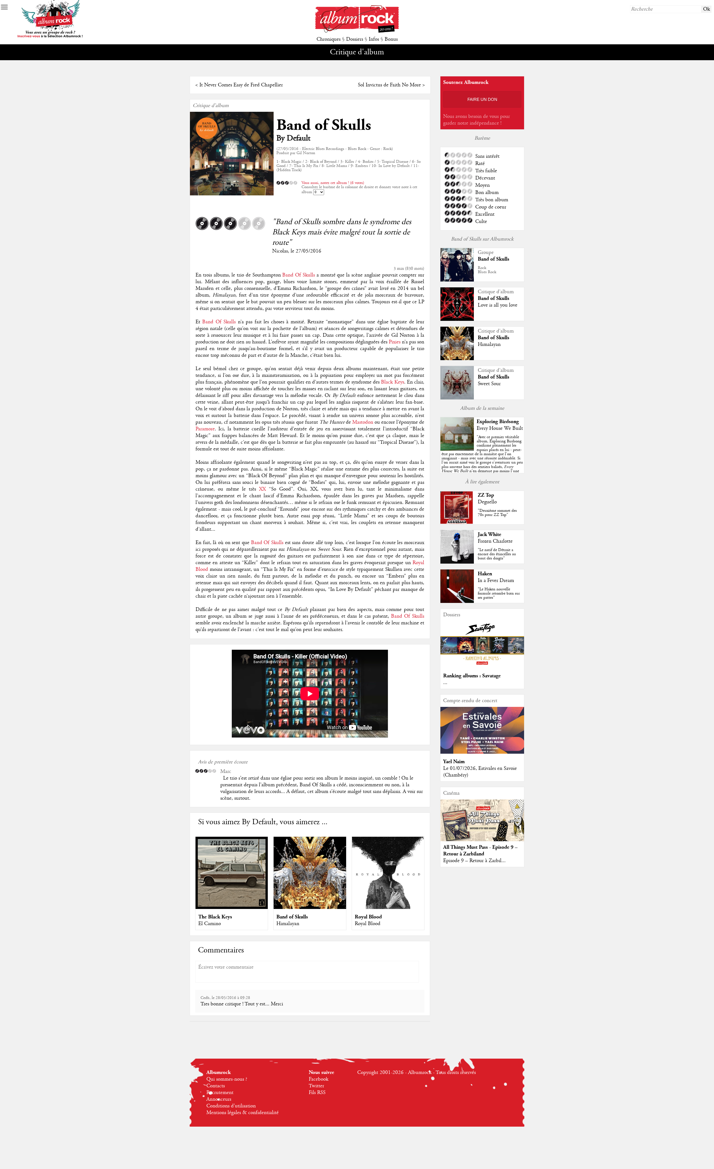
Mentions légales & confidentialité (242, 1112)
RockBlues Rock (487, 270)
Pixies (395, 342)
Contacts (215, 1086)
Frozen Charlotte (495, 541)
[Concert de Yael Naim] (482, 752)
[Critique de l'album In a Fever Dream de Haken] (457, 601)
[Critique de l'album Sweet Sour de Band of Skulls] (457, 398)
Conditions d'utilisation (231, 1106)
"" (482, 460)
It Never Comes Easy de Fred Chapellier (241, 85)
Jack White (489, 534)
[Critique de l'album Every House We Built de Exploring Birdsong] (457, 449)
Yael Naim (454, 761)
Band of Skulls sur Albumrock (482, 239)
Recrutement (219, 1092)
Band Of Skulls (298, 275)
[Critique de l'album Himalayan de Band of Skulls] (457, 358)
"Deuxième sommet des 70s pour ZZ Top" (497, 513)
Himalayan (287, 923)
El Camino (209, 923)
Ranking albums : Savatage (472, 676)
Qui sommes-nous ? (226, 1079)
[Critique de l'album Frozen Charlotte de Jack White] (457, 562)
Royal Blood (368, 917)
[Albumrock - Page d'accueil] (357, 31)
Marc (225, 771)
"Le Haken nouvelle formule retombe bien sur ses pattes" (499, 593)
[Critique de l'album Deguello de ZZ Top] (457, 523)
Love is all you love (497, 305)
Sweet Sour (489, 383)
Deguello (487, 502)
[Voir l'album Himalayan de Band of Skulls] (310, 907)
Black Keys (392, 382)
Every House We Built (500, 428)
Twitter (316, 1086)
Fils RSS (317, 1092)
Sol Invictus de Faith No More (389, 85)
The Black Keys (215, 917)
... (445, 682)
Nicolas (280, 251)
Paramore (205, 429)
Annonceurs (218, 1099)
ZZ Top (486, 495)
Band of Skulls (323, 125)
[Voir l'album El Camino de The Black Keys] (232, 907)
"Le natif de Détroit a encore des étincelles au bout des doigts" (497, 554)
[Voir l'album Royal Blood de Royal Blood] (388, 907)
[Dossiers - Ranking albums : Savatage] (482, 666)
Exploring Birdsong (498, 421)
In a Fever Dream (496, 580)
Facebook (318, 1079)
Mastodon (362, 422)
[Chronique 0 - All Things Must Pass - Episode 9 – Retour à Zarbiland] (482, 825)
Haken (485, 574)
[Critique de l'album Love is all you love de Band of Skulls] (457, 319)
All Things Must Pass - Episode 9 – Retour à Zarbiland (480, 850)
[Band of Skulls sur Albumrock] (457, 280)
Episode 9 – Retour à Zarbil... (474, 860)
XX (262, 489)
